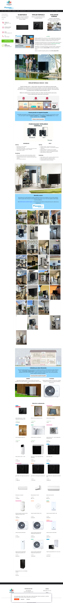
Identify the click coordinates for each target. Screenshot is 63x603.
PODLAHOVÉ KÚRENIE (5, 15)
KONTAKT (28, 10)
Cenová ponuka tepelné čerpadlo (38, 375)
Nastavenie (22, 599)
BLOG (5, 10)
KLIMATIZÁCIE (4, 17)
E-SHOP (3, 19)
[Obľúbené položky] (54, 11)
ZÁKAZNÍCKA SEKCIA (23, 10)
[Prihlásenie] (52, 11)
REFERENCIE (14, 10)
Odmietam (28, 599)
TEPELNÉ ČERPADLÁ (5, 14)
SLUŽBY (18, 10)
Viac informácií (33, 597)
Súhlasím (16, 599)
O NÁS (2, 10)
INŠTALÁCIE (9, 10)
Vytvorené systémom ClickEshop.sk (31, 602)
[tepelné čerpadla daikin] (24, 41)
